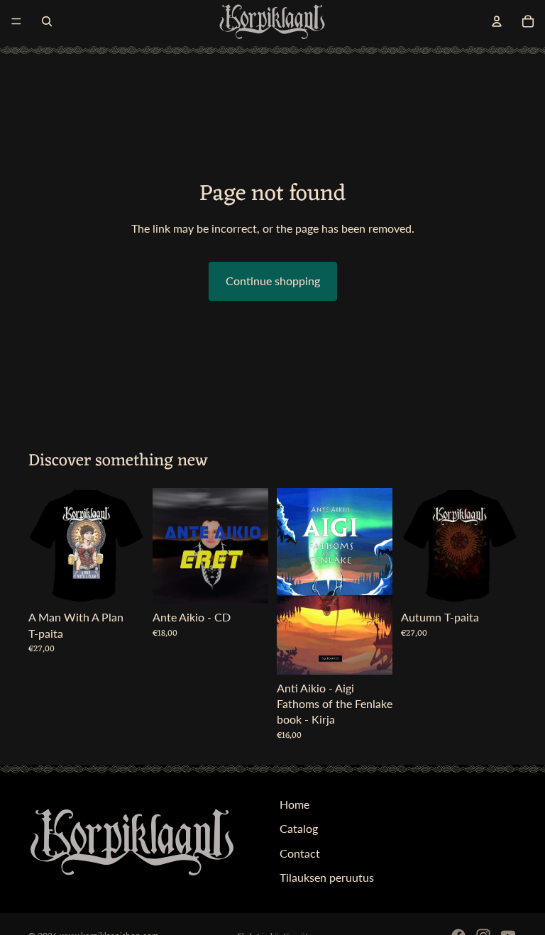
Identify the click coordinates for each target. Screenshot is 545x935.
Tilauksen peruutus (327, 877)
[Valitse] (122, 582)
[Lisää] (246, 582)
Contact (300, 852)
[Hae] (46, 21)
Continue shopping (273, 280)
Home (294, 804)
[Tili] (496, 21)
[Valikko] (16, 21)
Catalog (299, 828)
